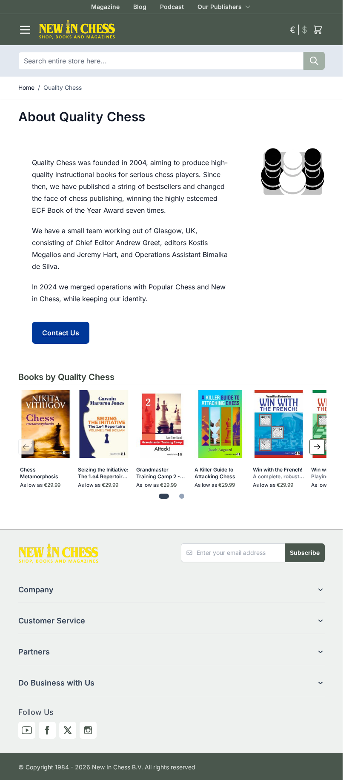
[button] (171, 590)
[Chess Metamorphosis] (46, 424)
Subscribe (305, 552)
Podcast (172, 6)
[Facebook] (47, 730)
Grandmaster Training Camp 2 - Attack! (158, 473)
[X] (67, 730)
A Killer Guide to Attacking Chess (215, 473)
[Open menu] (25, 30)
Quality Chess (62, 87)
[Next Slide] (317, 446)
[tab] (164, 496)
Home (26, 87)
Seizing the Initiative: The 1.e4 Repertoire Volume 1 (103, 473)
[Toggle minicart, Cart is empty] (318, 30)
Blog (139, 6)
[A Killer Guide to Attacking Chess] (220, 424)
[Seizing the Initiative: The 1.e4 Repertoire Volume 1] (103, 424)
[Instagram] (88, 730)
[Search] (314, 61)
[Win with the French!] (278, 424)
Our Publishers (219, 6)
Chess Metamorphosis (39, 473)
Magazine (105, 6)
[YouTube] (26, 730)
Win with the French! (278, 473)
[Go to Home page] (161, 29)
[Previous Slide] (26, 446)
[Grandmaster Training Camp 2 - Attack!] (162, 424)
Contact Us (60, 333)
